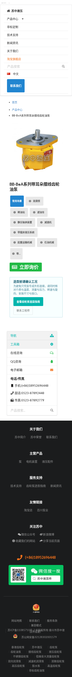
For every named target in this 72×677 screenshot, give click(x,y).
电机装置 (31, 461)
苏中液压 (17, 10)
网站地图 (16, 620)
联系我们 (51, 437)
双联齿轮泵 (57, 661)
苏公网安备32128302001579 (39, 637)
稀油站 (21, 212)
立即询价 (29, 267)
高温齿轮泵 (53, 666)
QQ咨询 (15, 361)
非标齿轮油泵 (37, 670)
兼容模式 (36, 625)
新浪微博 (48, 534)
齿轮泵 (53, 647)
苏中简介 (20, 437)
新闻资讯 (12, 43)
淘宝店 (28, 510)
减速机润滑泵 (36, 661)
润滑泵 (36, 201)
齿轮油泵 (16, 651)
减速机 (48, 222)
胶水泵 (36, 666)
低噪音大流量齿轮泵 (47, 656)
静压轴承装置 (25, 222)
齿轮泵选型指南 (36, 485)
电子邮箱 (16, 370)
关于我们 (12, 51)
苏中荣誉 (36, 437)
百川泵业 (42, 510)
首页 (14, 102)
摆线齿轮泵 (34, 651)
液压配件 (47, 461)
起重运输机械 (25, 242)
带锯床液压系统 (26, 232)
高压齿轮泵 (18, 666)
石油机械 (49, 242)
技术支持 (12, 35)
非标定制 (12, 27)
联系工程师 (23, 310)
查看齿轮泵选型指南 (28, 301)
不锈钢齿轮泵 (21, 656)
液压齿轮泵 (55, 651)
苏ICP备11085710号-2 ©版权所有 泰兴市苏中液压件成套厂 (36, 631)
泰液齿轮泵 (17, 647)
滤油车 (40, 212)
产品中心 (12, 18)
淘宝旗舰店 (14, 59)
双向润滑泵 (14, 661)
